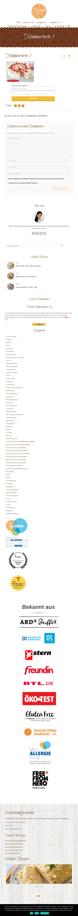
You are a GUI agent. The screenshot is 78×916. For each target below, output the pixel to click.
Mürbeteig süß (10, 420)
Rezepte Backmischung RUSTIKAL (16, 456)
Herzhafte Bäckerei (12, 393)
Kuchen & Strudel (11, 405)
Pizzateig (9, 435)
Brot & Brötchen (11, 354)
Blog (7, 345)
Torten (8, 498)
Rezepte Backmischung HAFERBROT (17, 450)
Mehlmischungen (11, 411)
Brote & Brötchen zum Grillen (15, 357)
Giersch (8, 375)
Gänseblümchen (11, 369)
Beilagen (9, 339)
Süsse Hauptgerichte (12, 490)
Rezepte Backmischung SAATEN (16, 460)
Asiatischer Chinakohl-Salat (14, 850)
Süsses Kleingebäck (12, 495)
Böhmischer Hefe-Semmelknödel (15, 841)
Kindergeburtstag (11, 399)
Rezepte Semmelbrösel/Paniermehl (16, 468)
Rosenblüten (10, 471)
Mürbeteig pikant (11, 417)
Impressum (60, 30)
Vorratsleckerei (11, 507)
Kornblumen (10, 402)
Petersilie (9, 433)
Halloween (9, 381)
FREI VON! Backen (12, 363)
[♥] (38, 896)
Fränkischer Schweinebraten (14, 844)
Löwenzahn (9, 408)
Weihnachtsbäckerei (12, 514)
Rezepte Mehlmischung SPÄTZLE (16, 463)
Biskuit (8, 342)
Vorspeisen (9, 510)
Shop (18, 22)
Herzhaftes (9, 396)
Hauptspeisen (10, 384)
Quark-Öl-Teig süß (11, 438)
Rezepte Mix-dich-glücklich (14, 465)
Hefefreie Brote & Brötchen (14, 387)
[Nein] (76, 910)
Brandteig (9, 348)
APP (68, 26)
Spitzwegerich (10, 487)
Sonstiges (9, 483)
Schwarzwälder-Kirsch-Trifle (14, 847)
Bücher (16, 30)
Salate (8, 475)
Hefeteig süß (10, 390)
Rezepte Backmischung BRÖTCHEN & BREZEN (20, 441)
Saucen (8, 477)
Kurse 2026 (60, 26)
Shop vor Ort (28, 22)
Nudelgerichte (10, 423)
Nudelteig (9, 426)
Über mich (47, 30)
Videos (48, 26)
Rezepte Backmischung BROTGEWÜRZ (18, 444)
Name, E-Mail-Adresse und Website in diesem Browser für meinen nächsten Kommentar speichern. (36, 179)
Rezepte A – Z (56, 22)
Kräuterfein (36, 26)
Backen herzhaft (11, 336)
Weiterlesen (44, 913)
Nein (36, 913)
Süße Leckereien (11, 492)
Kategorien (41, 22)
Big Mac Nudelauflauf (12, 853)
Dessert (8, 360)
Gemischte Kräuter (12, 372)
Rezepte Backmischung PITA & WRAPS (18, 453)
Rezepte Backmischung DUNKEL (16, 448)
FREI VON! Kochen (12, 366)
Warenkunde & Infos (29, 30)
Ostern (8, 429)
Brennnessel (10, 351)
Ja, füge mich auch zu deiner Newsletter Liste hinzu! (23, 183)
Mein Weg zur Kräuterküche (15, 414)
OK (31, 913)
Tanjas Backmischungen (17, 26)
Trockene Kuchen (11, 502)
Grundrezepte (10, 378)
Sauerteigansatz (11, 480)
